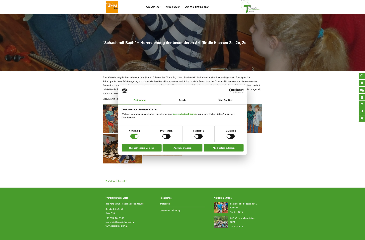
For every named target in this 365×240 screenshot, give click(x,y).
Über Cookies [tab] (225, 100)
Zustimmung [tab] (139, 100)
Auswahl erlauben (182, 148)
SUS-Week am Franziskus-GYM (242, 220)
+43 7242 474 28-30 (115, 218)
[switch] (166, 136)
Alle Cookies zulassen (224, 148)
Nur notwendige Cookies (141, 148)
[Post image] (221, 207)
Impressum (165, 204)
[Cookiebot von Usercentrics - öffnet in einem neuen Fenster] (231, 91)
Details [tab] (182, 100)
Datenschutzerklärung (184, 114)
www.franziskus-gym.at (116, 226)
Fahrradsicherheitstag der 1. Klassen (243, 206)
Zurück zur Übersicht (116, 181)
